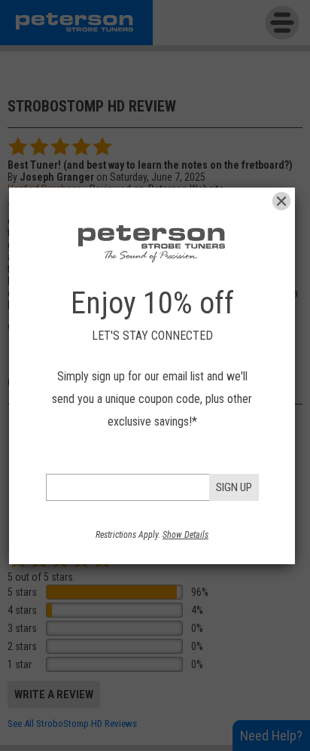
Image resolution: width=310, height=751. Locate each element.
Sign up (234, 487)
